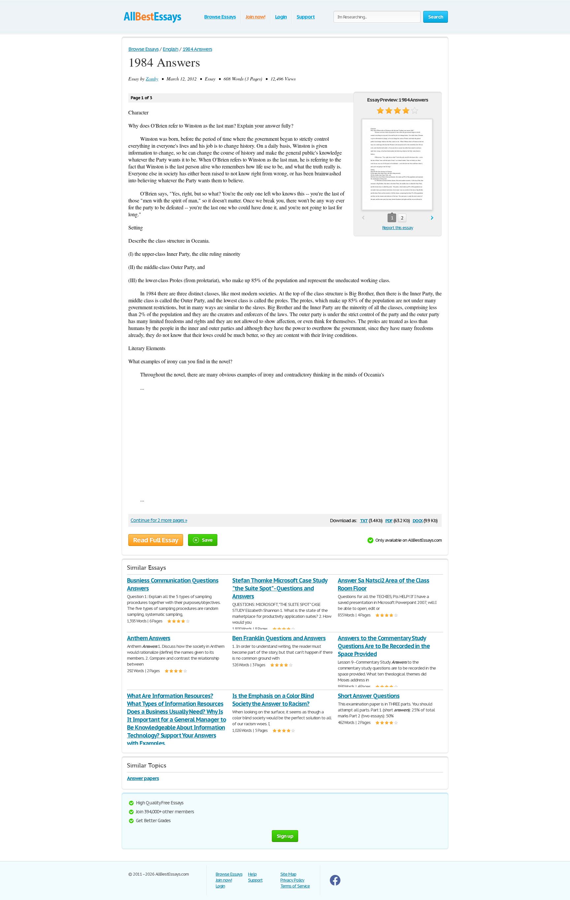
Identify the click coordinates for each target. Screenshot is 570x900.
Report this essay (397, 227)
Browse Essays (220, 17)
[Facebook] (335, 884)
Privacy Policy (292, 880)
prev (363, 218)
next (432, 218)
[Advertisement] (285, 443)
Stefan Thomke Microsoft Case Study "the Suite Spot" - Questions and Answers (279, 588)
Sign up (285, 836)
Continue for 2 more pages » (159, 520)
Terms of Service (295, 886)
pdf (389, 520)
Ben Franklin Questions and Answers (279, 638)
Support (306, 17)
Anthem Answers (148, 638)
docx (418, 520)
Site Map (288, 874)
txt (364, 520)
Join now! (255, 17)
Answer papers (143, 778)
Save (207, 540)
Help (252, 874)
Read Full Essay (155, 540)
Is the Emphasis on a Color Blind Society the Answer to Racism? (273, 699)
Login (281, 17)
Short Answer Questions (368, 696)
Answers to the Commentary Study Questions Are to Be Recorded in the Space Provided (384, 646)
